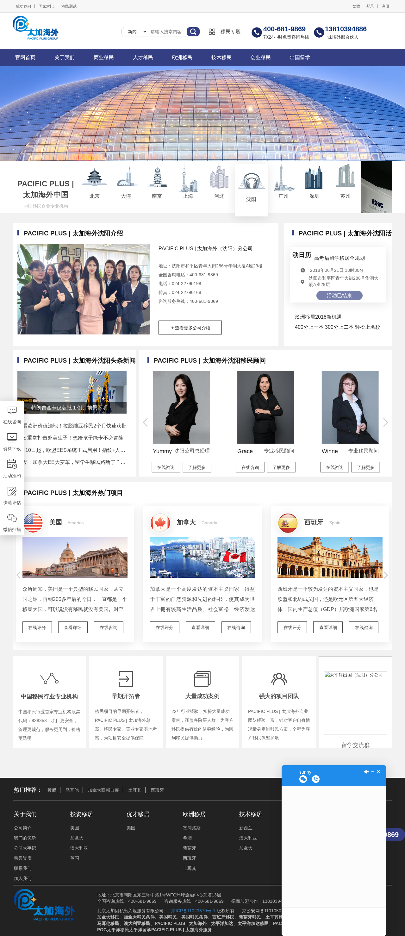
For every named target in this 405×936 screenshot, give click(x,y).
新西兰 (245, 827)
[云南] (376, 187)
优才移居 (138, 814)
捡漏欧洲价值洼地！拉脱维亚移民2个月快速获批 (72, 425)
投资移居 (81, 814)
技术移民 (221, 57)
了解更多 (197, 467)
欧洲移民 (182, 57)
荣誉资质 (23, 858)
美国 (74, 827)
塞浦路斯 (192, 827)
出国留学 (300, 57)
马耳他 (72, 790)
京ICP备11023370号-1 (193, 910)
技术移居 (250, 814)
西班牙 (157, 790)
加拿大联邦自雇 (103, 790)
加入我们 (23, 878)
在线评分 (37, 627)
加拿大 (77, 837)
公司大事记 (25, 848)
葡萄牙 (189, 848)
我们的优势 (25, 837)
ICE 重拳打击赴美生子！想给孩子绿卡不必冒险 (70, 437)
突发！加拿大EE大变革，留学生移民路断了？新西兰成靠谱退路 (72, 462)
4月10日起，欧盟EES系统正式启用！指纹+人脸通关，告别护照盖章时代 (72, 450)
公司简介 (23, 827)
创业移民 (261, 57)
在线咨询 (108, 627)
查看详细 (73, 627)
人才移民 (143, 57)
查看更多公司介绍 (192, 327)
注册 (385, 6)
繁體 (356, 6)
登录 (370, 6)
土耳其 (134, 790)
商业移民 (104, 57)
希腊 (51, 790)
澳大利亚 (79, 848)
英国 (74, 858)
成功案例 (23, 6)
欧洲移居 (194, 814)
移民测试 (69, 6)
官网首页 (25, 57)
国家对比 (46, 6)
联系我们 (23, 868)
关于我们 (64, 57)
